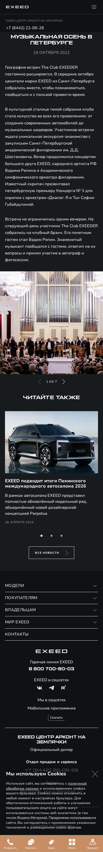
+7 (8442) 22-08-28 (25, 28)
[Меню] (94, 7)
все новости (47, 553)
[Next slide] (63, 381)
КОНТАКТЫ (17, 634)
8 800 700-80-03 (51, 669)
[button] (41, 536)
